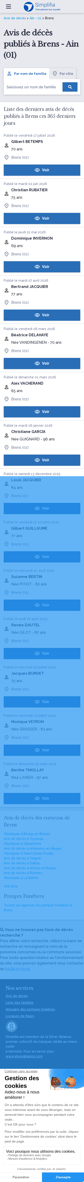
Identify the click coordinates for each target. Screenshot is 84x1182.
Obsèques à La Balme (21, 878)
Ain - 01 (35, 18)
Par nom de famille (30, 74)
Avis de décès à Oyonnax (23, 839)
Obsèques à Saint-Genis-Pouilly (29, 853)
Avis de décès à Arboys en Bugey (30, 868)
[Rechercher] (70, 87)
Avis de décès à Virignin (22, 858)
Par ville (66, 74)
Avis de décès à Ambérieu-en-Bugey (33, 848)
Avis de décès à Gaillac (22, 863)
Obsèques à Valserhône (22, 843)
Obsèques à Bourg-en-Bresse (27, 834)
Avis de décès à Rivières (23, 873)
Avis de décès (15, 18)
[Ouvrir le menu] (8, 6)
